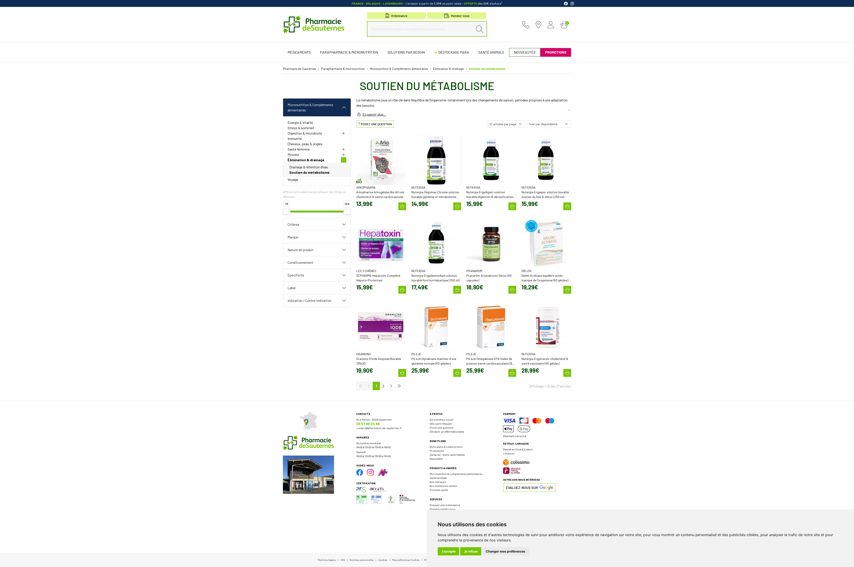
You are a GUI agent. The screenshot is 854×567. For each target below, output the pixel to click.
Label (292, 288)
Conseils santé (439, 489)
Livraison (508, 453)
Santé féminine (299, 149)
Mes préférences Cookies (405, 559)
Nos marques (438, 481)
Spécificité (296, 275)
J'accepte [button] (448, 551)
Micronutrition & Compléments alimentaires (310, 107)
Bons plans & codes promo (446, 446)
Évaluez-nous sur (522, 487)
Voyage (293, 179)
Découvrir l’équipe (441, 423)
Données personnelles (362, 559)
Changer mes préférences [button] (505, 551)
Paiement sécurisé (514, 436)
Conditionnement (300, 262)
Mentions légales (327, 559)
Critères (293, 224)
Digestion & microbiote (305, 133)
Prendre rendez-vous (443, 509)
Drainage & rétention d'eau (308, 167)
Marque (293, 237)
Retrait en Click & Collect (518, 449)
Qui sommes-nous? (441, 419)
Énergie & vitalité (300, 122)
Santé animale (438, 477)
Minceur (293, 154)
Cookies (382, 559)
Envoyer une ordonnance (445, 504)
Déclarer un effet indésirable (447, 431)
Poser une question (441, 427)
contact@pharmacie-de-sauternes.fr (379, 428)
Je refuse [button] (471, 551)
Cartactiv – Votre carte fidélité (447, 454)
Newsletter (436, 458)
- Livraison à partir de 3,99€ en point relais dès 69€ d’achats (427, 3)
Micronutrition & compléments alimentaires (456, 473)
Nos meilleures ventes (443, 485)
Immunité (295, 138)
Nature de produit (301, 250)
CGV (342, 559)
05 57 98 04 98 (368, 424)
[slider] (286, 211)
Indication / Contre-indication (309, 300)
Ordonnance (399, 16)
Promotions (437, 450)
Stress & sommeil (301, 128)
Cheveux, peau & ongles (305, 144)
